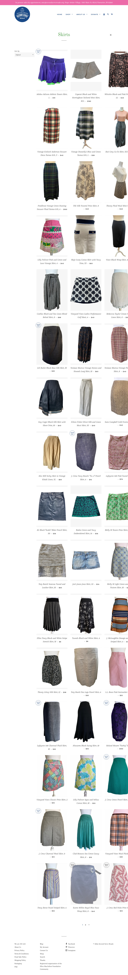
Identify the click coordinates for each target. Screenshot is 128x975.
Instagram (71, 950)
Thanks (42, 960)
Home (59, 14)
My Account (44, 947)
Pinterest (71, 947)
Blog (41, 944)
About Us (81, 14)
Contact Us (44, 950)
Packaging (18, 963)
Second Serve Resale (106, 944)
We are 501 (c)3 (20, 944)
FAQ (15, 967)
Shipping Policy (20, 960)
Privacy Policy (19, 950)
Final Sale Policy (20, 957)
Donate (95, 14)
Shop (68, 14)
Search (42, 957)
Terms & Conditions (21, 954)
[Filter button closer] (110, 34)
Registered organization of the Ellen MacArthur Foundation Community (51, 966)
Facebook (71, 944)
